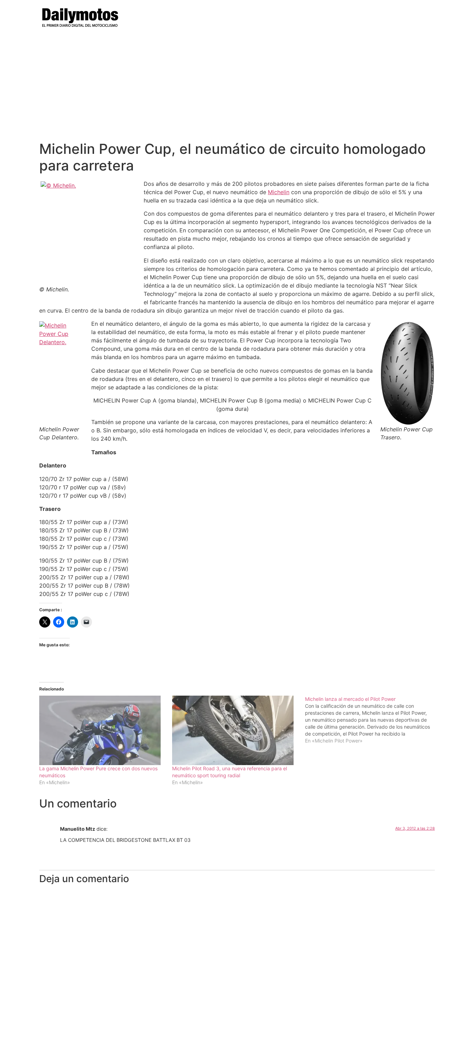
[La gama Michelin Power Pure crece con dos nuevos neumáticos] (102, 730)
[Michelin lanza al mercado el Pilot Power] (371, 720)
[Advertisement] (237, 88)
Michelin (278, 192)
